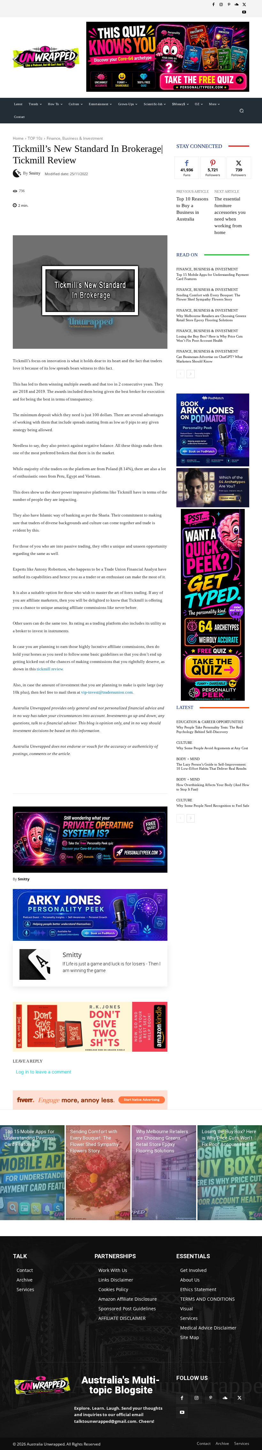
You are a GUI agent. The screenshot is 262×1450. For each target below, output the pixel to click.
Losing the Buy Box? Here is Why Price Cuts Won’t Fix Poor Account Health (209, 338)
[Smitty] (18, 173)
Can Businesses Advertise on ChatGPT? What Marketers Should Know (209, 359)
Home (18, 138)
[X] (244, 5)
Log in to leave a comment (43, 1071)
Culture (184, 742)
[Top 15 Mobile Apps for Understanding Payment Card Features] (32, 1172)
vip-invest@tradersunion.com (107, 692)
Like (187, 161)
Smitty (35, 173)
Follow (212, 161)
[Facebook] (213, 5)
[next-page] (191, 374)
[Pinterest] (229, 5)
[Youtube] (244, 12)
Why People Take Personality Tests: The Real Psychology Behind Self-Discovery (209, 729)
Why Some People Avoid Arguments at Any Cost (212, 748)
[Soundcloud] (236, 5)
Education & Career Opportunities (209, 722)
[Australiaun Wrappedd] (39, 1385)
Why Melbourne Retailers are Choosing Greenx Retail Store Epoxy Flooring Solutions (211, 318)
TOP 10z (35, 138)
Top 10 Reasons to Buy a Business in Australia (192, 209)
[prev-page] (180, 374)
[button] (241, 110)
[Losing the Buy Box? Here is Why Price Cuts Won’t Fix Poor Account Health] (229, 1172)
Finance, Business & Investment (75, 138)
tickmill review (50, 669)
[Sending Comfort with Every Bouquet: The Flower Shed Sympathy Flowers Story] (98, 1172)
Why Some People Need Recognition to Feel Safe (212, 805)
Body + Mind (188, 759)
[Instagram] (221, 5)
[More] (126, 777)
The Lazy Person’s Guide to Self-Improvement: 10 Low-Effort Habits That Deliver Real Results (211, 766)
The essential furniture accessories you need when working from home (230, 215)
